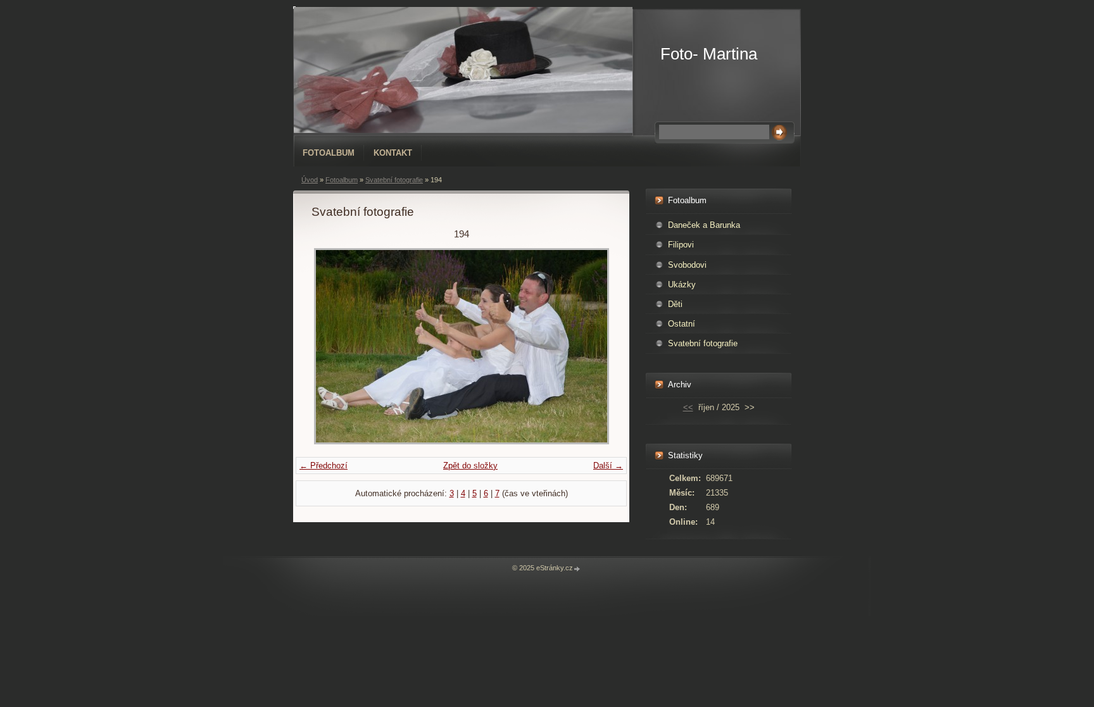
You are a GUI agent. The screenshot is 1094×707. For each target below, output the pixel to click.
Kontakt (393, 153)
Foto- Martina (708, 54)
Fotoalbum (329, 153)
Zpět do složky (470, 465)
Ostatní (681, 323)
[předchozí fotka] (332, 346)
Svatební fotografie (394, 180)
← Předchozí (323, 465)
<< (688, 407)
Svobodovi (687, 265)
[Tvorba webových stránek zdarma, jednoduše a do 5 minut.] (577, 569)
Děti (675, 304)
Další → (608, 465)
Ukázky (682, 284)
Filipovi (681, 244)
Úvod (309, 180)
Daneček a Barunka (704, 225)
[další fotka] (590, 346)
